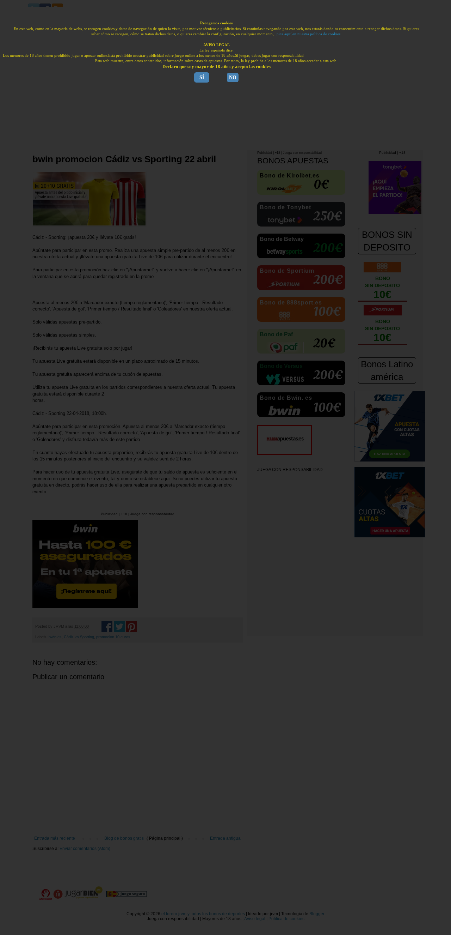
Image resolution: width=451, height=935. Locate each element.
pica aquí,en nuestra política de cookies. (309, 34)
